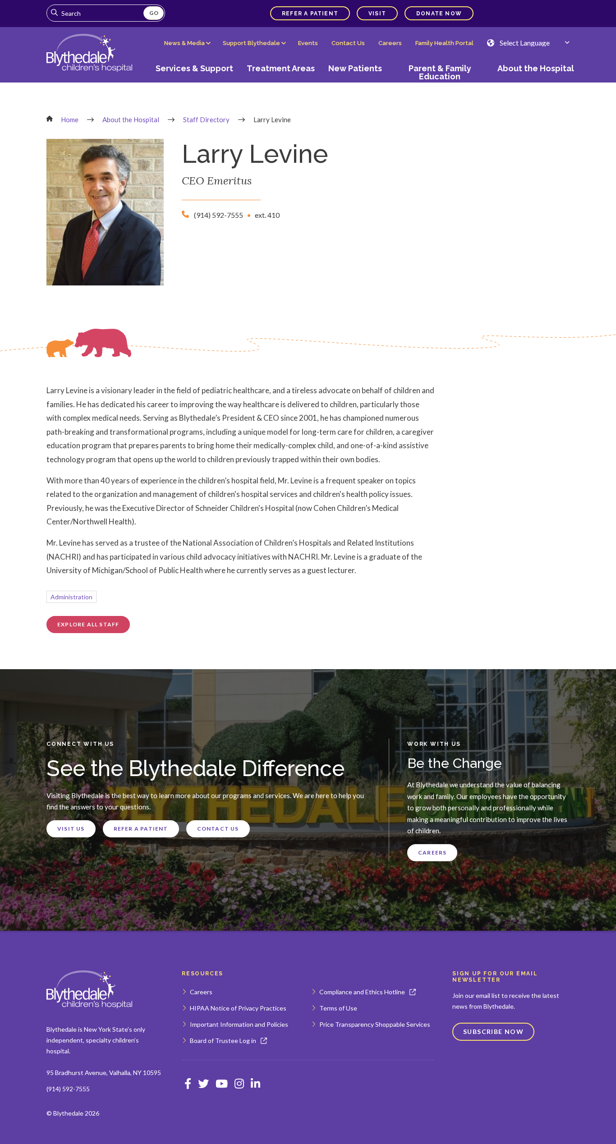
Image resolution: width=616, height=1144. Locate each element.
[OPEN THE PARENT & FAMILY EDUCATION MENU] (439, 84)
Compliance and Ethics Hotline (362, 992)
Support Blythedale (251, 43)
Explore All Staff (88, 624)
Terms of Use (338, 1008)
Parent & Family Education (440, 72)
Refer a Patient (310, 13)
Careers (390, 43)
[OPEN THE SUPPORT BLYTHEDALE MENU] (254, 50)
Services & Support (194, 68)
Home (69, 119)
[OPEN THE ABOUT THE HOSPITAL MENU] (532, 84)
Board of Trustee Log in (223, 1040)
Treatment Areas (281, 68)
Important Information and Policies (239, 1024)
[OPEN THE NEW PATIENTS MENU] (355, 84)
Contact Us (348, 43)
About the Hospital (535, 68)
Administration (71, 597)
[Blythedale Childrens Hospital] (89, 54)
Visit (377, 13)
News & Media (184, 43)
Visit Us (71, 828)
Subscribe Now (493, 1031)
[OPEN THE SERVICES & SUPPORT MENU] (194, 84)
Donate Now (439, 13)
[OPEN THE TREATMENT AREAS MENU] (281, 84)
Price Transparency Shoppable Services (374, 1024)
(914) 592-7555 (68, 1089)
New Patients (355, 68)
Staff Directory (206, 119)
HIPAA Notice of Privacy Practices (238, 1008)
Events (308, 43)
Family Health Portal (444, 43)
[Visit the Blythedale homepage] (89, 989)
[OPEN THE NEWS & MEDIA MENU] (186, 50)
